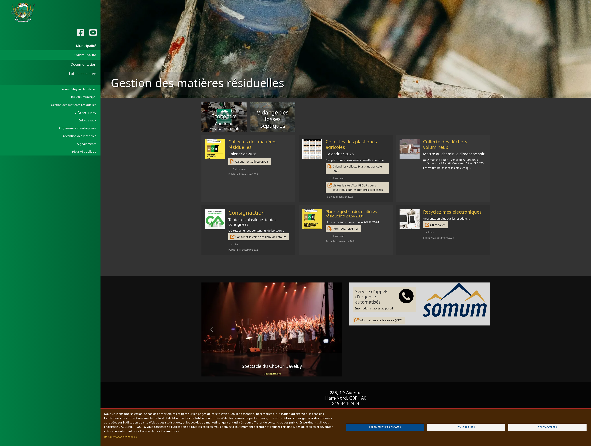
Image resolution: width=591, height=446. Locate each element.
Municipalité (86, 45)
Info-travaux (87, 120)
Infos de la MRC (85, 112)
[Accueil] (22, 12)
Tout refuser (466, 427)
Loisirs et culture (82, 73)
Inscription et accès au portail (374, 299)
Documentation (83, 64)
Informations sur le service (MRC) (380, 320)
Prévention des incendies (78, 136)
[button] (212, 329)
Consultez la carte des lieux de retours (260, 237)
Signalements (86, 144)
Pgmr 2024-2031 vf (345, 228)
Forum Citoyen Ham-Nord (78, 89)
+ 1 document (239, 169)
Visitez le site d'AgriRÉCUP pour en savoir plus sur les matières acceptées (358, 187)
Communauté (85, 55)
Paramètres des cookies (385, 427)
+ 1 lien (235, 244)
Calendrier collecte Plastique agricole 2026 (357, 168)
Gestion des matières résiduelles (73, 105)
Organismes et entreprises (77, 128)
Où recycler (437, 225)
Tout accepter (547, 427)
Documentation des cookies (120, 437)
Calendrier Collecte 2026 (251, 161)
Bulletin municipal (83, 97)
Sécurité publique (84, 151)
